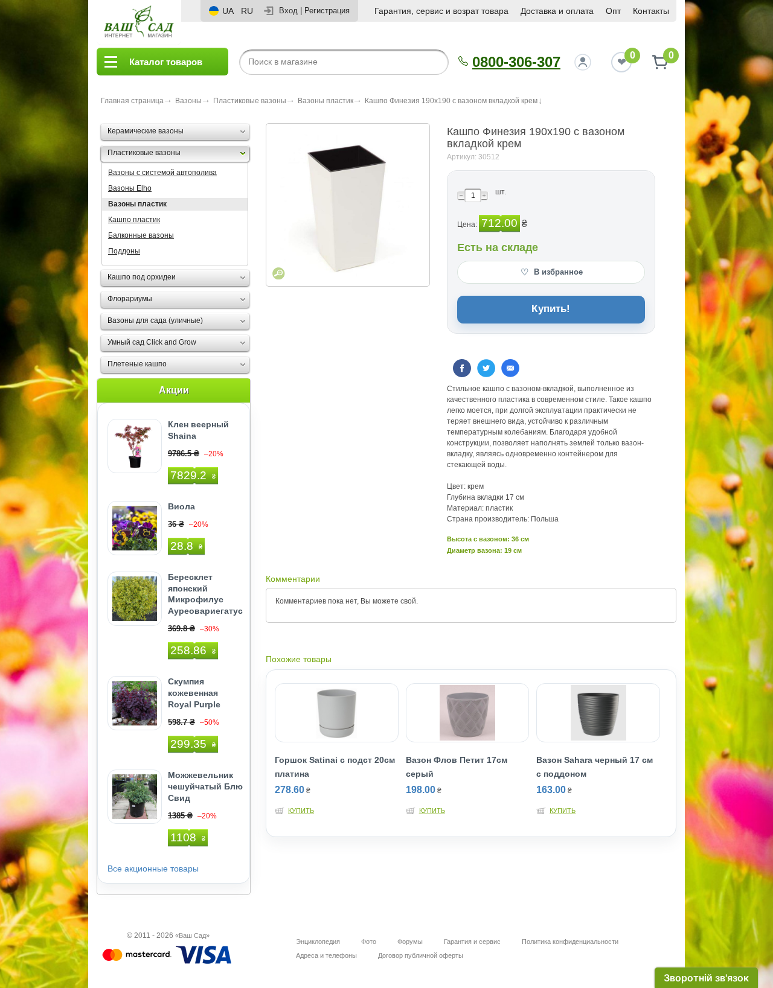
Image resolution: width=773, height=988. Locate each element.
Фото (368, 941)
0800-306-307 (516, 62)
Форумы (410, 941)
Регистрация (327, 10)
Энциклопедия (318, 941)
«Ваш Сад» (192, 935)
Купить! (550, 308)
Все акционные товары (153, 869)
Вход (288, 10)
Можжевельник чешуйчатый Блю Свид (205, 786)
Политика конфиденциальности (570, 941)
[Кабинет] (582, 62)
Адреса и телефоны (326, 955)
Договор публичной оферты (420, 955)
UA (228, 11)
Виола (181, 506)
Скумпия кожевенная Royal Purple (194, 693)
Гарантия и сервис (472, 941)
